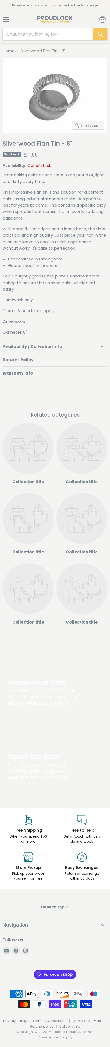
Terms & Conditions (49, 1020)
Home (9, 50)
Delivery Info (69, 1026)
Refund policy (41, 1026)
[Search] (100, 34)
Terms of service (86, 1020)
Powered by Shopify (55, 1037)
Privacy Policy (15, 1020)
